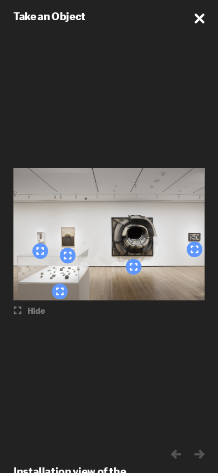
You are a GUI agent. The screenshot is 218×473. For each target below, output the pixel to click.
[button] (199, 18)
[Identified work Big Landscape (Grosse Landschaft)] (68, 255)
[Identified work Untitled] (134, 267)
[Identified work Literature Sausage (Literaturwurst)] (40, 251)
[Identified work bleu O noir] (194, 249)
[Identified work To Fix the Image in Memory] (60, 291)
